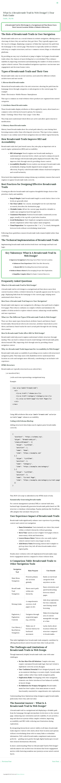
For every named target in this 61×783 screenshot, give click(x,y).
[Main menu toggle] (57, 3)
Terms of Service (20, 774)
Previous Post (6, 761)
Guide (5, 18)
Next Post (56, 761)
